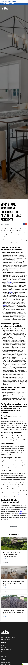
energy (25, 486)
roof (10, 261)
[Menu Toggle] (26, 9)
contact (21, 511)
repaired (5, 301)
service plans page (18, 494)
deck (10, 292)
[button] (24, 224)
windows (9, 282)
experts (20, 513)
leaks (4, 305)
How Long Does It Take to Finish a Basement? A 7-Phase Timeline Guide (13, 583)
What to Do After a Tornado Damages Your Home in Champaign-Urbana (11, 554)
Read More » (5, 558)
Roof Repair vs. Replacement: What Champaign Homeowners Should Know (14, 612)
